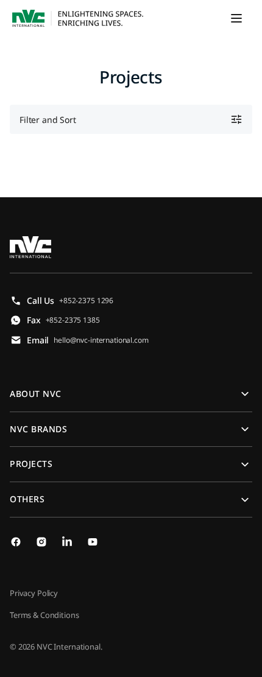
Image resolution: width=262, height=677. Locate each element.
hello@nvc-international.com (101, 340)
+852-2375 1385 (73, 320)
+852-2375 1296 (86, 300)
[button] (236, 18)
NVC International (69, 646)
